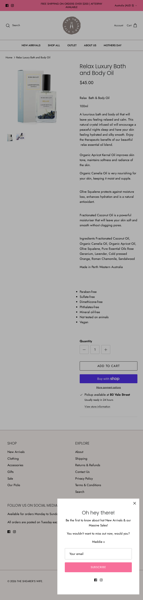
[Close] (135, 503)
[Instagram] (101, 580)
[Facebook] (95, 580)
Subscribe (98, 567)
